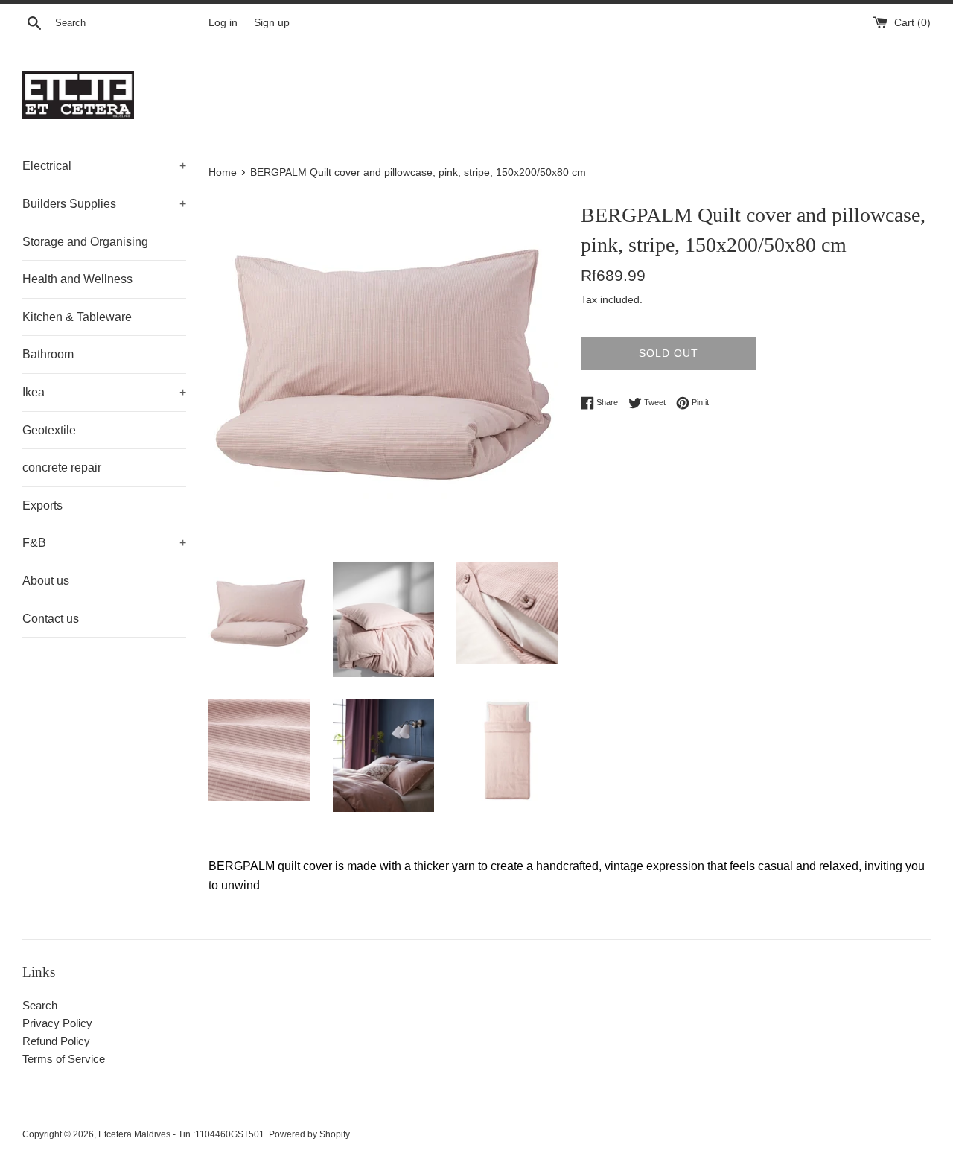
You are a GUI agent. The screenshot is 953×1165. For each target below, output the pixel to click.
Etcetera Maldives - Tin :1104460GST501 (181, 1134)
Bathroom (48, 354)
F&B (104, 542)
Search (39, 1005)
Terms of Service (63, 1059)
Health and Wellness (77, 279)
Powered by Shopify (309, 1134)
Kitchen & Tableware (77, 317)
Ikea (104, 392)
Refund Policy (56, 1041)
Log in (223, 22)
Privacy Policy (57, 1023)
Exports (42, 505)
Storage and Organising (85, 241)
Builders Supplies (104, 203)
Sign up (272, 22)
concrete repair (61, 467)
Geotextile (49, 430)
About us (45, 580)
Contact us (50, 618)
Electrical (104, 165)
